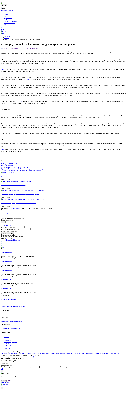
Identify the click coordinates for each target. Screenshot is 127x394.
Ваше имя (4, 227)
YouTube (17, 240)
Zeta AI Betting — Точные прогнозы (10, 328)
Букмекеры (8, 18)
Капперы (7, 16)
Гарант (6, 347)
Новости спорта (9, 23)
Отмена (3, 380)
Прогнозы (7, 19)
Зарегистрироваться (7, 233)
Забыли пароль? (6, 225)
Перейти (9, 380)
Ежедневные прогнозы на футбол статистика (13, 306)
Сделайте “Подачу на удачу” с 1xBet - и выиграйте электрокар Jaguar (22, 169)
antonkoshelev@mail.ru (32, 357)
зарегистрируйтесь (15, 208)
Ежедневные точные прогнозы (9, 313)
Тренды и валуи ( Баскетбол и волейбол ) (12, 321)
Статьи (6, 24)
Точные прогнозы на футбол (8, 299)
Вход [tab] (6, 213)
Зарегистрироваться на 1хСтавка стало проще (15, 167)
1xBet (18, 52)
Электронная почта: (7, 218)
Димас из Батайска (7, 165)
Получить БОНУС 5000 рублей (12, 164)
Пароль (3, 220)
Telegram (10, 240)
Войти (3, 222)
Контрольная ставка (6, 252)
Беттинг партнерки (10, 21)
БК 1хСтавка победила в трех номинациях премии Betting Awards (21, 170)
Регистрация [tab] (8, 215)
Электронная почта (7, 229)
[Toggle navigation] (1, 7)
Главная (6, 14)
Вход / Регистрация (7, 10)
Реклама (7, 348)
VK (3, 240)
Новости (7, 343)
